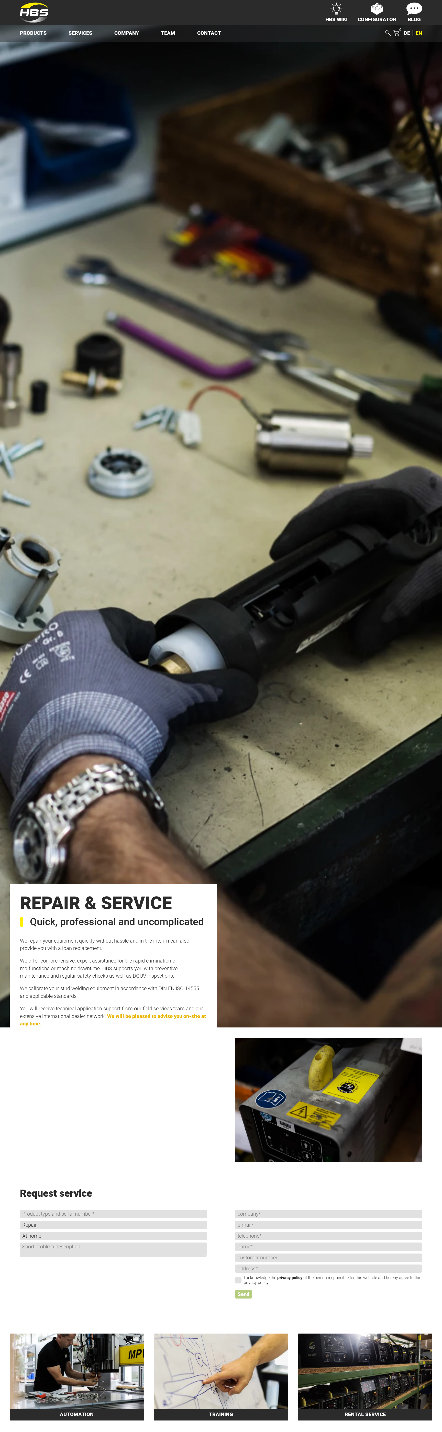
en (419, 33)
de (407, 33)
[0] (396, 33)
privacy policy (289, 1277)
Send (243, 1294)
